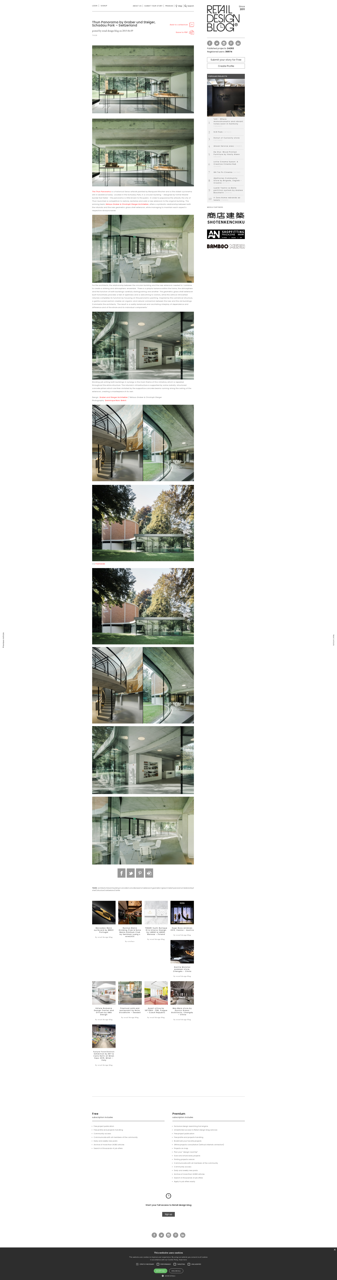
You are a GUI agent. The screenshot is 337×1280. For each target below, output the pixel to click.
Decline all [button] (176, 1271)
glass (164, 888)
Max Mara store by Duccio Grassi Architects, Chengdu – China (182, 1011)
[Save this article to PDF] (149, 873)
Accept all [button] (160, 1271)
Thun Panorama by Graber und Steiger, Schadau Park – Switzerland (123, 24)
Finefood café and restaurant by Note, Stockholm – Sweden (130, 1010)
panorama (177, 888)
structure (100, 890)
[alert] (168, 1263)
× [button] (335, 1250)
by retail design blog (104, 937)
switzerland (110, 890)
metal (169, 888)
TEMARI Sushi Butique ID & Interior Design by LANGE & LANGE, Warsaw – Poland (156, 931)
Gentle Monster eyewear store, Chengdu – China (182, 969)
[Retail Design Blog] (226, 19)
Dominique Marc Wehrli (115, 400)
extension (147, 888)
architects (102, 888)
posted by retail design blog (105, 30)
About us (137, 6)
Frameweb (100, 564)
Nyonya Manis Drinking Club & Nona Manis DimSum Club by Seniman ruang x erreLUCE (130, 932)
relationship (188, 888)
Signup (104, 6)
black (109, 888)
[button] (137, 1264)
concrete (124, 888)
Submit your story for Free (226, 59)
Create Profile (226, 66)
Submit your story (153, 6)
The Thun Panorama (101, 191)
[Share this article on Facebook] (121, 873)
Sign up (168, 1214)
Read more (183, 1260)
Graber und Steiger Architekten (114, 397)
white (118, 890)
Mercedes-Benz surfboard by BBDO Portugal (104, 930)
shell (94, 890)
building (116, 888)
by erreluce (130, 941)
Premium (169, 6)
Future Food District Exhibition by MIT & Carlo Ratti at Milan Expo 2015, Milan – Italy (104, 1056)
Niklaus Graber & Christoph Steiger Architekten (127, 204)
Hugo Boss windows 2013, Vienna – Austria (182, 929)
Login (94, 6)
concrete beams (135, 888)
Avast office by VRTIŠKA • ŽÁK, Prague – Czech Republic (156, 1010)
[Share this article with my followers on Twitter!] (131, 873)
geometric (156, 888)
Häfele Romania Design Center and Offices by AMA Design (104, 1011)
